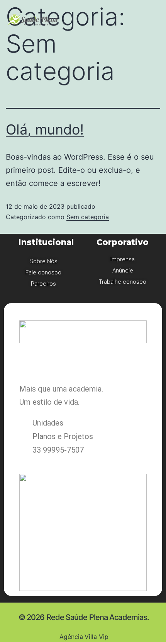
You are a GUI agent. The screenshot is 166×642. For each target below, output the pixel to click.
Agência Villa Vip (83, 636)
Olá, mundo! (45, 129)
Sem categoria (87, 217)
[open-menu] (116, 19)
